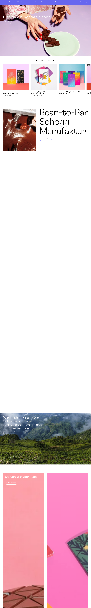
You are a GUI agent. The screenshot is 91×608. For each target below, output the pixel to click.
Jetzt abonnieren (11, 482)
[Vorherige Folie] (1, 30)
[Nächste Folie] (89, 30)
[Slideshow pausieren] (43, 54)
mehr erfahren (45, 139)
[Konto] (83, 1)
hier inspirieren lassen (11, 21)
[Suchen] (80, 1)
